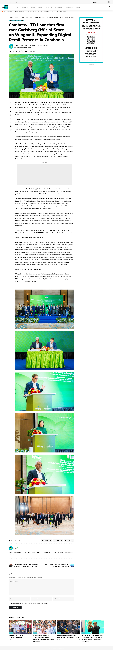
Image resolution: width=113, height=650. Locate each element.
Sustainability (63, 11)
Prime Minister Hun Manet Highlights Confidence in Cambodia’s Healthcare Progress (43, 637)
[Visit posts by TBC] (11, 548)
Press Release (18, 20)
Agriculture (39, 11)
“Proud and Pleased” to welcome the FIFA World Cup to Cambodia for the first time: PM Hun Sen (92, 637)
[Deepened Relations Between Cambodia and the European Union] (68, 627)
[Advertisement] (44, 174)
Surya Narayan (13, 639)
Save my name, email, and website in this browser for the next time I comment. (29, 603)
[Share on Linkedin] (11, 119)
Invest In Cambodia (8, 11)
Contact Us (87, 2)
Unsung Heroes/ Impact (20, 11)
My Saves (5, 2)
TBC (17, 45)
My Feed (11, 2)
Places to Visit (55, 11)
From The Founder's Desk (77, 2)
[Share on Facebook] (11, 107)
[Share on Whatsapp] (11, 115)
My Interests (18, 2)
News (11, 20)
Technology (46, 11)
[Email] (19, 51)
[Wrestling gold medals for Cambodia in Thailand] (20, 627)
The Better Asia (31, 11)
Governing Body (65, 2)
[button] (105, 2)
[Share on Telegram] (11, 122)
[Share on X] (16, 51)
